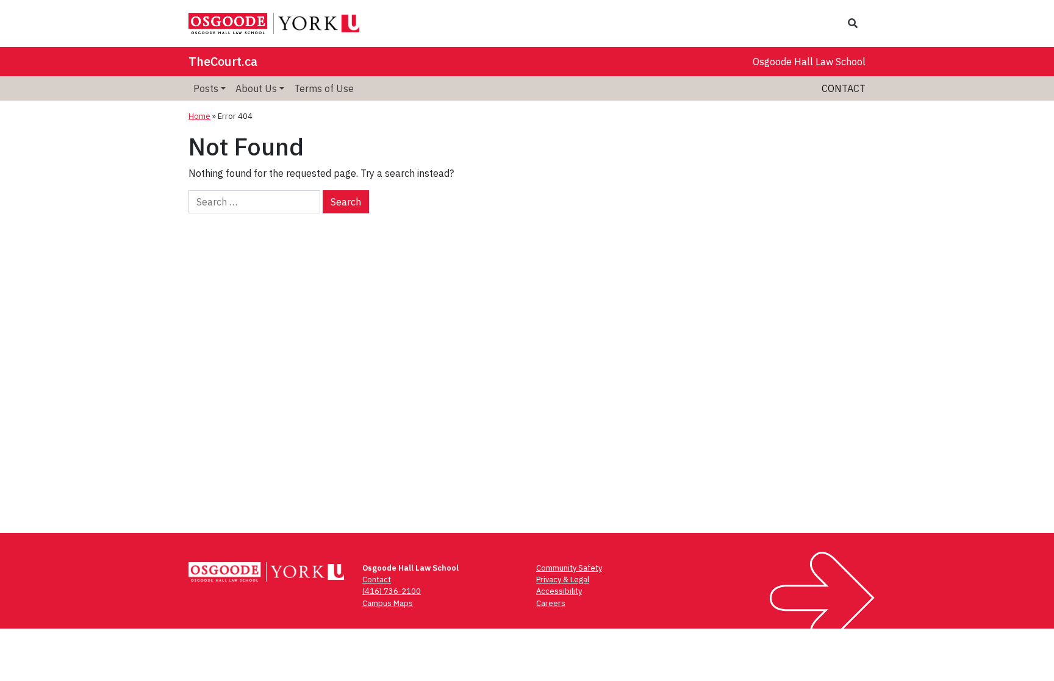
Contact (844, 88)
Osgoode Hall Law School (809, 61)
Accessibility (559, 591)
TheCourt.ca (222, 61)
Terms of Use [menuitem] (324, 88)
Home (199, 116)
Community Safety (569, 568)
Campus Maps (387, 603)
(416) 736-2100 (391, 591)
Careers (550, 603)
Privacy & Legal (562, 579)
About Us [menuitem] (256, 88)
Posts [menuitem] (205, 88)
